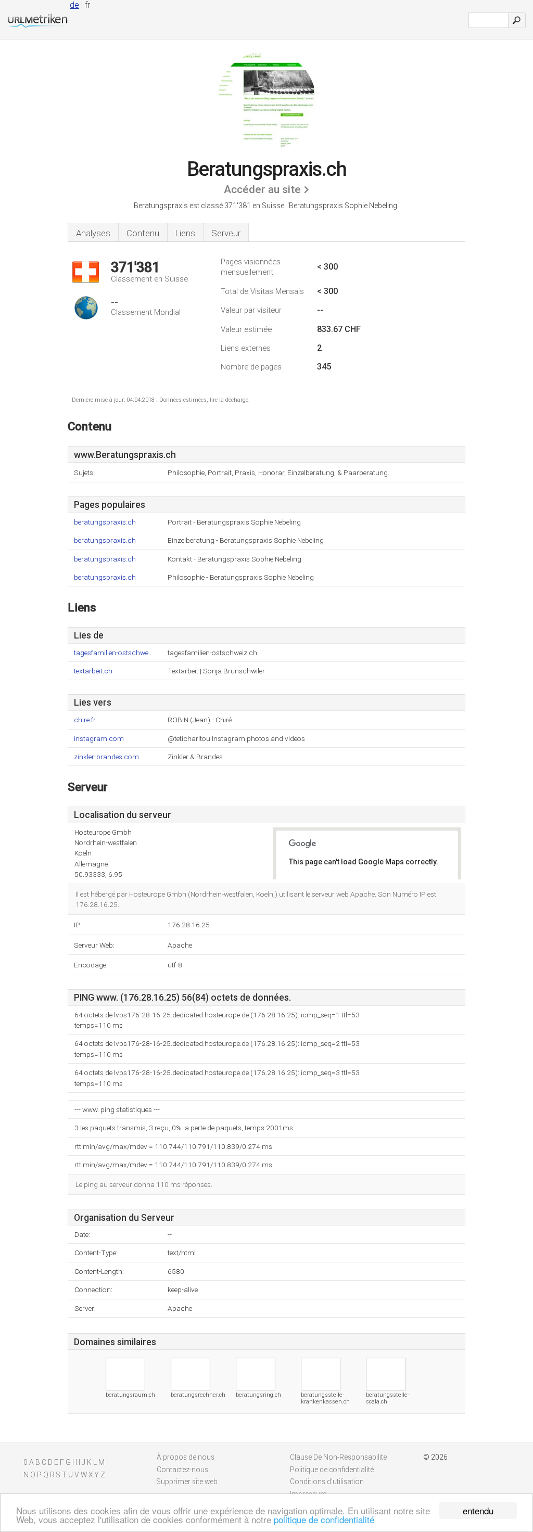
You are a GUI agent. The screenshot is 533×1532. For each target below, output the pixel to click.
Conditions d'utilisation (327, 1481)
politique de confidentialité (324, 1519)
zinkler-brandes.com (106, 757)
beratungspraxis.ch (105, 522)
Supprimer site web (187, 1481)
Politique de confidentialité (332, 1469)
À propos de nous (185, 1457)
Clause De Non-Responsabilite (338, 1457)
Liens (185, 233)
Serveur (225, 233)
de (74, 5)
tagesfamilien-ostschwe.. (112, 653)
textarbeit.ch (93, 671)
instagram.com (99, 739)
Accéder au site (262, 189)
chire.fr (85, 720)
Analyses (93, 233)
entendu (478, 1510)
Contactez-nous (182, 1469)
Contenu (142, 233)
